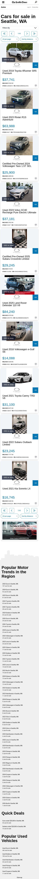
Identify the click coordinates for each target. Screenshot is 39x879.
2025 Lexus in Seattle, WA (10, 666)
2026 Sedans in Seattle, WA (11, 723)
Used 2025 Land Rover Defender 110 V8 (14, 304)
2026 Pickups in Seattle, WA (11, 781)
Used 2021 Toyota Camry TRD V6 (18, 397)
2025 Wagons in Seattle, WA (11, 764)
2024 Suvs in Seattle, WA (10, 591)
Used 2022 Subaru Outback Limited (17, 443)
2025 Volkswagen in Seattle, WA (12, 637)
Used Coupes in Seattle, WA (11, 872)
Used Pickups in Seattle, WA (11, 866)
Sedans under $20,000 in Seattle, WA (14, 827)
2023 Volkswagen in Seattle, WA (12, 683)
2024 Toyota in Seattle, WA (10, 602)
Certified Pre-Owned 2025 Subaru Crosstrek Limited (16, 257)
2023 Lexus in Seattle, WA (10, 643)
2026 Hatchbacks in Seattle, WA (12, 770)
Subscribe (35, 7)
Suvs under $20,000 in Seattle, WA (13, 822)
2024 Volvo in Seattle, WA (10, 729)
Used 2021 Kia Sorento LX (16, 488)
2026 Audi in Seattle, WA (10, 804)
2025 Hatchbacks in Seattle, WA (12, 735)
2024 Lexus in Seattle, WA (10, 631)
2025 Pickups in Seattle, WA (11, 752)
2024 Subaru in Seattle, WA (11, 677)
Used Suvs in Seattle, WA (10, 849)
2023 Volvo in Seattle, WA (10, 718)
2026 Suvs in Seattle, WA (10, 619)
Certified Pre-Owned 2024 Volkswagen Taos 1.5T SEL (16, 164)
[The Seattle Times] (19, 2)
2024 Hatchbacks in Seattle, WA (12, 747)
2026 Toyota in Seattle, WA (10, 625)
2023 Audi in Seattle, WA (10, 671)
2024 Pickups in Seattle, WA (11, 700)
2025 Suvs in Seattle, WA (10, 585)
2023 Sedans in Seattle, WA (11, 689)
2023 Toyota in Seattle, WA (10, 660)
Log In (29, 7)
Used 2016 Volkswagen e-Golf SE (18, 350)
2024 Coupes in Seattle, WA (11, 775)
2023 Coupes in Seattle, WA (11, 793)
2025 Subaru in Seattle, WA (11, 648)
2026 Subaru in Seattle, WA (11, 799)
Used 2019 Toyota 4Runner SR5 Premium (19, 72)
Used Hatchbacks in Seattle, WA (12, 861)
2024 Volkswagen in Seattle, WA (12, 706)
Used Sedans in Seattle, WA (11, 855)
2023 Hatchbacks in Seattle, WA (12, 695)
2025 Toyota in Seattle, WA (10, 608)
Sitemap (19, 877)
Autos (3, 7)
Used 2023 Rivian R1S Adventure (14, 118)
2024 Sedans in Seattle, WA (11, 614)
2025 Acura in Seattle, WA (10, 712)
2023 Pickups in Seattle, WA (11, 758)
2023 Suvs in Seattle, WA (10, 596)
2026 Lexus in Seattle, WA (10, 741)
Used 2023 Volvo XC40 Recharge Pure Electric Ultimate (19, 211)
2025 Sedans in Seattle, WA (11, 654)
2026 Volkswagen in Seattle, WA (12, 787)
